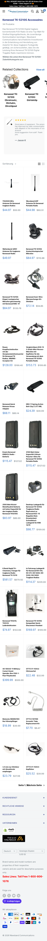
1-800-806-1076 (31, 6)
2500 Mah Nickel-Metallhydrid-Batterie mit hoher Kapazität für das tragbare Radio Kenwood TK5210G (12, 509)
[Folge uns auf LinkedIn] (18, 895)
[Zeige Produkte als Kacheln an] (39, 164)
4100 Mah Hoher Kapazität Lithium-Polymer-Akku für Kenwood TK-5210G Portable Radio (34, 456)
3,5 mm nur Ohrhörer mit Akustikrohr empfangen (11, 769)
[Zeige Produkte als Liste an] (43, 164)
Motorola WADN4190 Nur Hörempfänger (11, 720)
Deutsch (7, 851)
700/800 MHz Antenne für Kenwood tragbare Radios (11, 203)
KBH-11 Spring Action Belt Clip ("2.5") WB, (34, 405)
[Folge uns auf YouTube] (14, 895)
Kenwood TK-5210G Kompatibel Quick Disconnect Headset (34, 623)
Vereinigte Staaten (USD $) (26, 851)
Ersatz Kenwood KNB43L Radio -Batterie (9, 454)
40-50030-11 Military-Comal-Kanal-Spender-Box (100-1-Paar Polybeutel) (12, 672)
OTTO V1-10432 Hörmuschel (32, 670)
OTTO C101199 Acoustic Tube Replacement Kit (32, 721)
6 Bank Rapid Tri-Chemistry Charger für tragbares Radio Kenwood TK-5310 (11, 571)
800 (33, 876)
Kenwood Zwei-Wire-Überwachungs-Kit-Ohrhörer (34, 299)
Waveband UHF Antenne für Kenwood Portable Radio (34, 203)
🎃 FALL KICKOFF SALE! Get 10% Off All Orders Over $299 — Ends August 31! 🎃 (23, 2)
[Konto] (37, 11)
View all (40, 69)
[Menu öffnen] (4, 11)
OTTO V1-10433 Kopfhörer (32, 768)
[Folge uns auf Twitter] (9, 895)
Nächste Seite (34, 785)
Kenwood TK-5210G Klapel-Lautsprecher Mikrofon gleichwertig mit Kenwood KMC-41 (11, 300)
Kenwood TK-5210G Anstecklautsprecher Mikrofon (34, 251)
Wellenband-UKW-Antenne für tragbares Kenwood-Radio (11, 251)
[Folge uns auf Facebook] (4, 895)
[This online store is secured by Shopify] (9, 829)
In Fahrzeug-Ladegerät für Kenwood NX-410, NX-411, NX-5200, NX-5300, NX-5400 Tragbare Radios (35, 572)
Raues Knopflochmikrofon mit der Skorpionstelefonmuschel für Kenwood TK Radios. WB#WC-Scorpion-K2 (12, 354)
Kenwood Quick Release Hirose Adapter (9, 406)
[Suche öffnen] (32, 11)
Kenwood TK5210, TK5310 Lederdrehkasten (10, 623)
